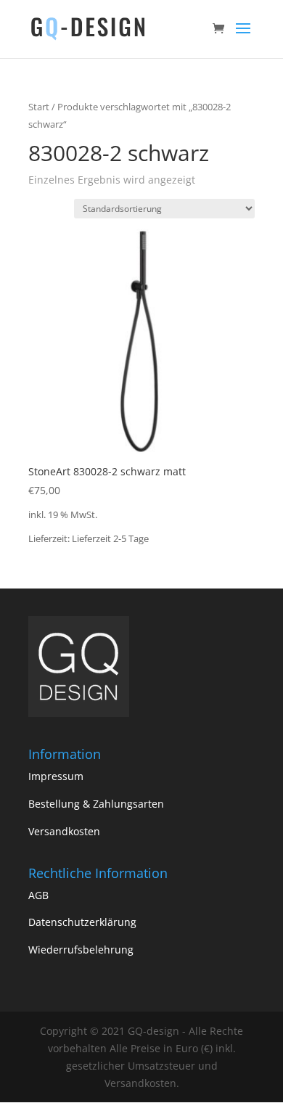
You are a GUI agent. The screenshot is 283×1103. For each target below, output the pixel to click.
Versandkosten (64, 831)
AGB (38, 895)
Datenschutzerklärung (82, 922)
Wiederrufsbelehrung (81, 949)
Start (38, 106)
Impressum (55, 776)
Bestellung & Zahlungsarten (96, 804)
